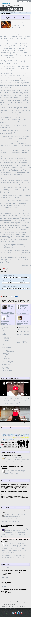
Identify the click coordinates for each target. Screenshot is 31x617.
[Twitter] (13, 297)
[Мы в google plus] (15, 613)
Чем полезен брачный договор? (24, 306)
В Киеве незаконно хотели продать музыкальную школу (23, 333)
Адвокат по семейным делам (9, 602)
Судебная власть (5, 564)
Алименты (9, 5)
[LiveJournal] (17, 297)
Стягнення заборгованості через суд (11, 455)
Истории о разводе (22, 606)
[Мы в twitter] (17, 613)
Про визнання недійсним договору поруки (13, 581)
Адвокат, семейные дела (24, 1)
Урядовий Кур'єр (26, 265)
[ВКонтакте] (11, 297)
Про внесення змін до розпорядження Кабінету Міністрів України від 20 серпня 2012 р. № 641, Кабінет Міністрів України (7, 310)
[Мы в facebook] (19, 613)
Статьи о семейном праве (8, 604)
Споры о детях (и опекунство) (7, 6)
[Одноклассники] (14, 297)
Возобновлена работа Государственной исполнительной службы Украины (22, 339)
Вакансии (4, 608)
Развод (3, 5)
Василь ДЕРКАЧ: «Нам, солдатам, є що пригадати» (8, 329)
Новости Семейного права (20, 12)
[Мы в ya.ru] (22, 613)
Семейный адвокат (23, 602)
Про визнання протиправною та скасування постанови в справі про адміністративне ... (13, 571)
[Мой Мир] (16, 297)
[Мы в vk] (13, 613)
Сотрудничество (12, 608)
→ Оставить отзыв (26, 422)
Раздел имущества (17, 5)
